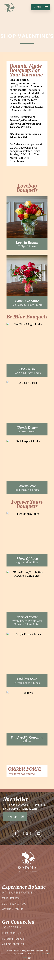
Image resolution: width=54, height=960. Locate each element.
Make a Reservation (17, 892)
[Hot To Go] (27, 350)
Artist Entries (13, 944)
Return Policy (13, 939)
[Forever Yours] (27, 599)
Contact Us (11, 927)
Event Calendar (15, 904)
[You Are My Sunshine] (27, 718)
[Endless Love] (27, 660)
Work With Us (13, 909)
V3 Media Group (40, 951)
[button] (40, 7)
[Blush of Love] (27, 539)
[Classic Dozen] (27, 408)
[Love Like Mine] (27, 282)
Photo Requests (15, 933)
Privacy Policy (40, 954)
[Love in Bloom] (27, 223)
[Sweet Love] (27, 467)
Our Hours (10, 898)
